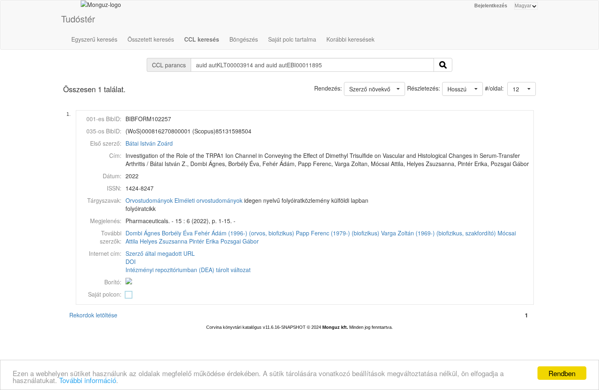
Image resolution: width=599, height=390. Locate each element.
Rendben (561, 373)
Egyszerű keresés (94, 39)
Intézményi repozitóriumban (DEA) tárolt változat (188, 270)
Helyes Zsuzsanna (163, 241)
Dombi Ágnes (143, 233)
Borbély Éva (177, 233)
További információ (87, 380)
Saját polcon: (104, 294)
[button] (521, 89)
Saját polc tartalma (292, 39)
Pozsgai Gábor (239, 241)
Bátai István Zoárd (149, 143)
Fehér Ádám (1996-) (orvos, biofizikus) (244, 233)
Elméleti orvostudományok (208, 200)
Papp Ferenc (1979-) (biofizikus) (337, 233)
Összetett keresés (151, 39)
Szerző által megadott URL (160, 253)
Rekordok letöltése (93, 315)
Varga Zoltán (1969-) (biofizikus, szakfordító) (438, 233)
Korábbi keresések (350, 39)
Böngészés (243, 39)
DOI (131, 261)
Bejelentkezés (490, 6)
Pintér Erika (204, 241)
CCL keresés (201, 39)
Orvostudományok (149, 200)
